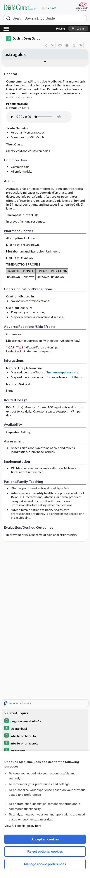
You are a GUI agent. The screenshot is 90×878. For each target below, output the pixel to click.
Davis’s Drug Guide (29, 7)
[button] (78, 28)
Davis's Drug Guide (26, 38)
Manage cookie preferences (45, 864)
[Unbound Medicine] (81, 6)
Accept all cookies (45, 839)
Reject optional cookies (45, 851)
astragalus (15, 54)
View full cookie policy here (23, 825)
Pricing (60, 28)
